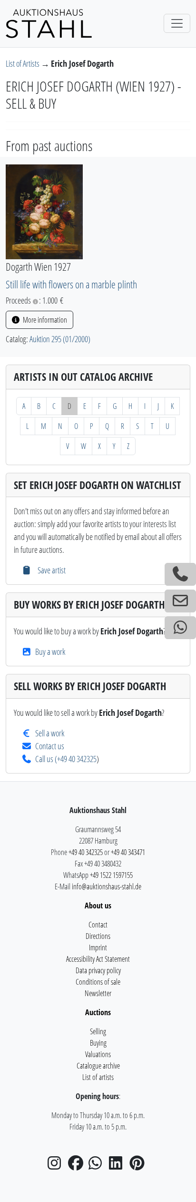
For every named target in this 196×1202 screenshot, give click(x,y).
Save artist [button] (50, 570)
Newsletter (98, 993)
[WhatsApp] (98, 1166)
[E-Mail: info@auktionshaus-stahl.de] (180, 601)
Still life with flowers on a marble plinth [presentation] (71, 284)
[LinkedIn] (118, 1166)
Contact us (49, 746)
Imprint (98, 947)
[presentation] (44, 210)
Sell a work (49, 733)
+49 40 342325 (77, 758)
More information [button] (44, 320)
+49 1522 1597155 (111, 875)
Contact (98, 924)
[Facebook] (77, 1166)
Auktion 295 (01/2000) (59, 339)
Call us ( (46, 758)
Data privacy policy (98, 970)
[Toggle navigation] (177, 23)
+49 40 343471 (128, 852)
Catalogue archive (98, 1065)
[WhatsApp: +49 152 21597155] (180, 627)
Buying (98, 1043)
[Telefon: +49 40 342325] (180, 574)
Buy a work (50, 651)
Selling (98, 1031)
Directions (98, 936)
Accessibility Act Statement (98, 959)
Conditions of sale (98, 982)
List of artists (98, 1077)
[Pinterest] (138, 1166)
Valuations (98, 1054)
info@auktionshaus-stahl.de (106, 886)
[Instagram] (57, 1166)
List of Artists (23, 63)
